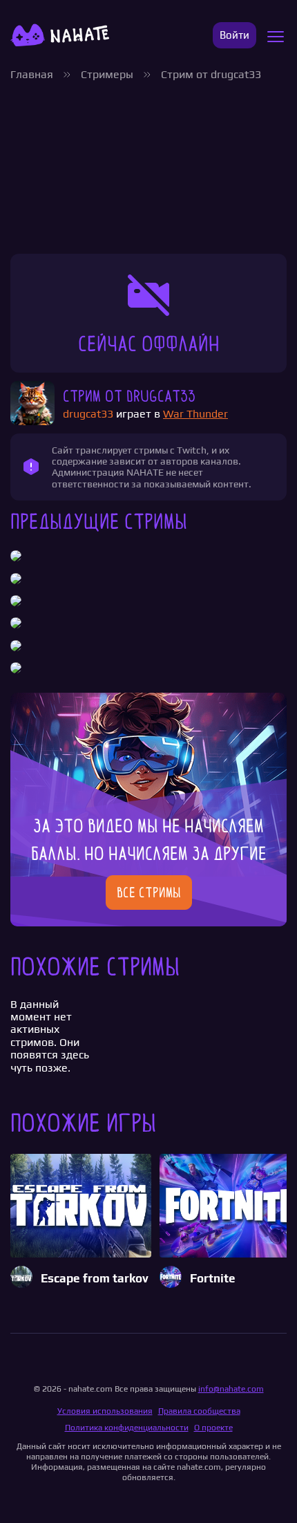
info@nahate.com (231, 1389)
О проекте (213, 1427)
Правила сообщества (199, 1411)
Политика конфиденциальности (127, 1427)
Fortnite (213, 1278)
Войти (234, 35)
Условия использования (105, 1411)
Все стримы (149, 892)
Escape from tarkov (94, 1278)
